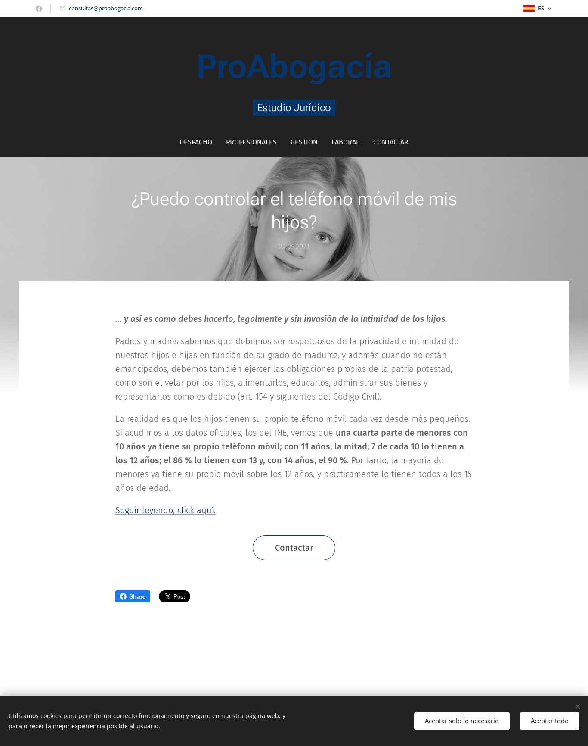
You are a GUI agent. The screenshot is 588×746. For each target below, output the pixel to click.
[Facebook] (39, 8)
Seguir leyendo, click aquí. (165, 510)
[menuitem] (199, 142)
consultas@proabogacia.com (106, 8)
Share (137, 596)
